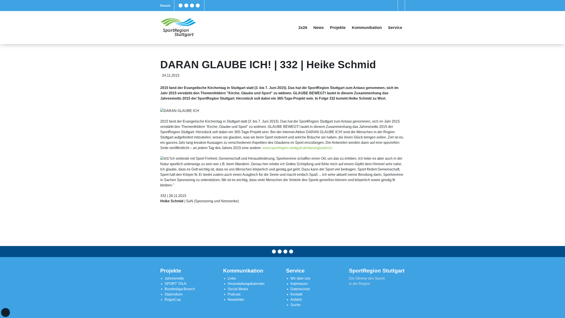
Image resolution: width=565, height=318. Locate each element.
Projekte (338, 27)
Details (165, 5)
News (318, 27)
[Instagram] (192, 6)
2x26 (302, 27)
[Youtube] (198, 6)
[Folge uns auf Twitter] (186, 6)
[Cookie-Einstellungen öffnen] (5, 312)
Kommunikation (367, 27)
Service (395, 27)
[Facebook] (181, 6)
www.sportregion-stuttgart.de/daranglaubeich (297, 148)
